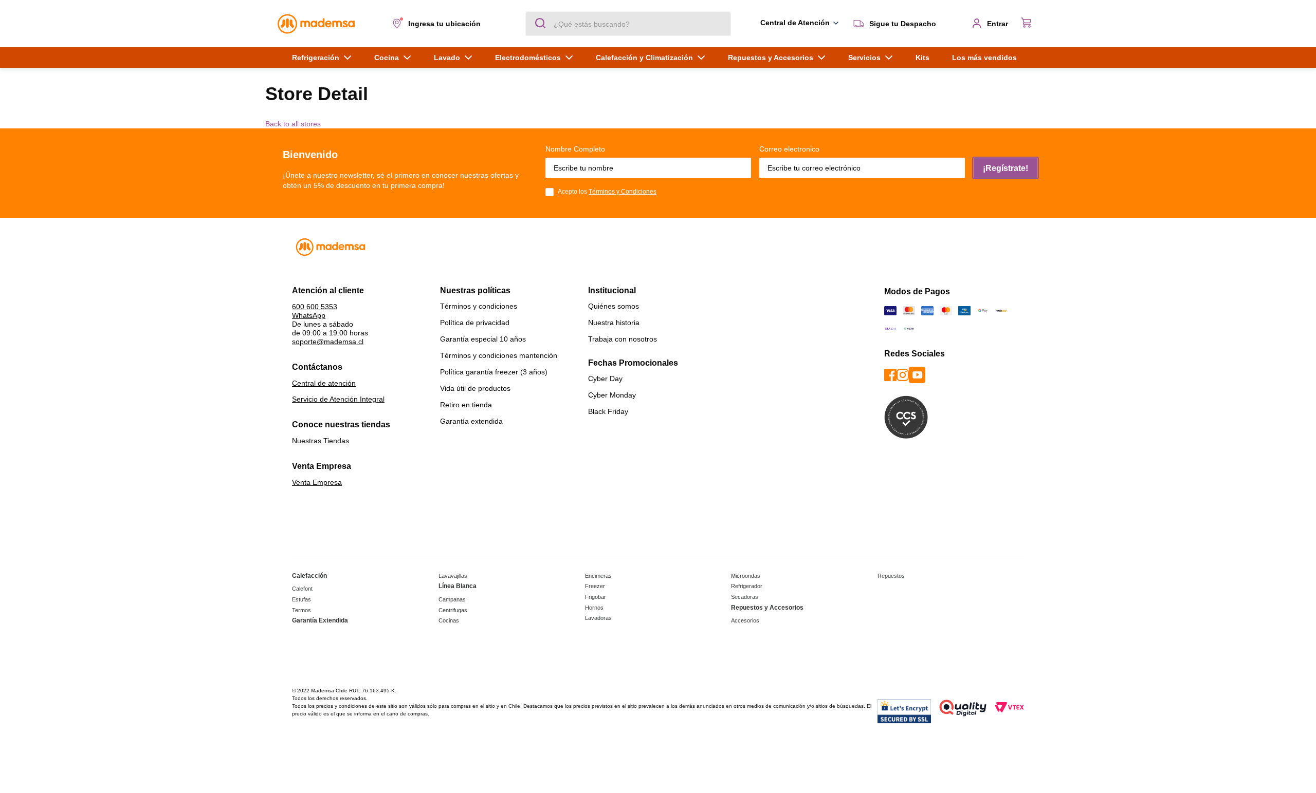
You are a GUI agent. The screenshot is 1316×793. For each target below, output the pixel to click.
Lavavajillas (452, 576)
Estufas (301, 599)
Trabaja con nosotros (622, 339)
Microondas (745, 576)
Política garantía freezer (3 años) (493, 372)
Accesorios (745, 620)
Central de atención (324, 383)
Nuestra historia (613, 322)
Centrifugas (452, 610)
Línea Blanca (457, 586)
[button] (438, 23)
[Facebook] (890, 376)
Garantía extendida (471, 421)
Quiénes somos (613, 306)
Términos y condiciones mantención (498, 355)
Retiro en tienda (466, 405)
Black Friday (608, 411)
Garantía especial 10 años (483, 339)
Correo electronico (789, 149)
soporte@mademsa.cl (327, 341)
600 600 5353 (314, 307)
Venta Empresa (317, 482)
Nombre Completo (575, 149)
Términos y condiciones (478, 306)
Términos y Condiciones (622, 191)
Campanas (452, 599)
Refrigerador (746, 586)
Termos (301, 610)
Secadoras (744, 597)
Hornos (594, 608)
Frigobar (595, 597)
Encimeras (598, 576)
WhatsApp (308, 315)
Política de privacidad (474, 322)
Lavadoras (598, 618)
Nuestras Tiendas (320, 441)
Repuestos (891, 576)
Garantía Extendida (320, 620)
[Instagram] (903, 376)
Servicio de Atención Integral (338, 399)
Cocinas (448, 620)
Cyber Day (605, 378)
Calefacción (309, 575)
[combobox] (628, 23)
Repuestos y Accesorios (767, 607)
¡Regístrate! (1005, 168)
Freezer (595, 586)
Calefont (302, 589)
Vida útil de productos (475, 388)
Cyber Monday (612, 395)
